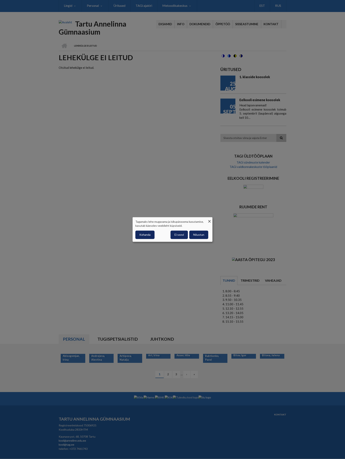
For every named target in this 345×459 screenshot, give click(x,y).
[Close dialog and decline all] (209, 219)
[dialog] (172, 229)
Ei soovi (179, 234)
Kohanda (145, 234)
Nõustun (198, 234)
